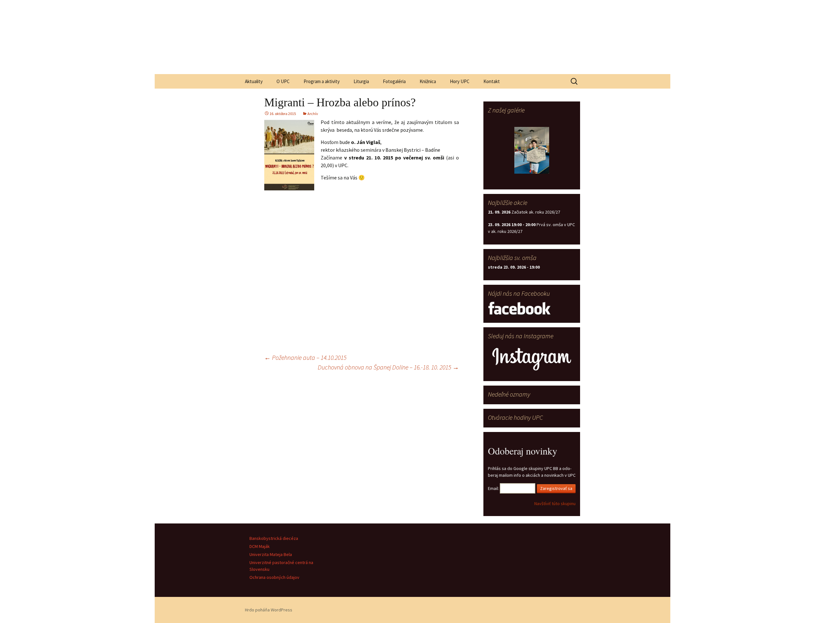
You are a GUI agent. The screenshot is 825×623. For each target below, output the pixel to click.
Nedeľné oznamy (509, 394)
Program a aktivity (322, 81)
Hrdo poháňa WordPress (268, 610)
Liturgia (361, 81)
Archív (312, 113)
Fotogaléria (394, 81)
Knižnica (428, 81)
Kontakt (491, 81)
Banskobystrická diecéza (273, 538)
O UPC (283, 81)
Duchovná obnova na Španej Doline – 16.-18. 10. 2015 (388, 367)
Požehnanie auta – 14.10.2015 (305, 357)
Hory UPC (460, 81)
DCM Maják (259, 546)
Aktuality (254, 81)
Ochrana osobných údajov (274, 577)
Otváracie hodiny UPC (515, 417)
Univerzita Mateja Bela (270, 554)
